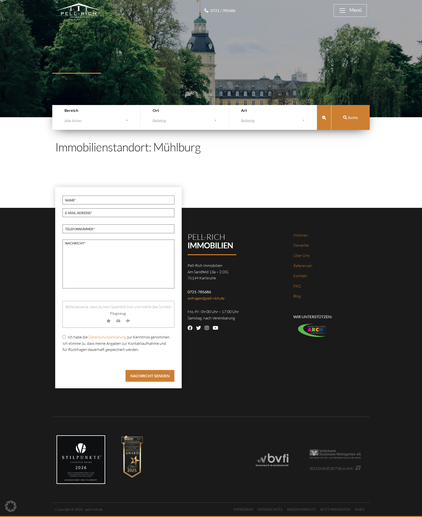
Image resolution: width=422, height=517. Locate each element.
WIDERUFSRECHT (301, 509)
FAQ (297, 286)
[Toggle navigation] (350, 10)
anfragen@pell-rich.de (206, 298)
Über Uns (301, 255)
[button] (10, 506)
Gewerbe (301, 245)
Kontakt (300, 275)
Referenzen (302, 265)
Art (244, 110)
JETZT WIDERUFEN (335, 509)
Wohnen (300, 235)
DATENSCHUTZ (270, 509)
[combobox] (96, 122)
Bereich (71, 110)
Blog (297, 296)
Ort (156, 110)
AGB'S (359, 509)
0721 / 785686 (222, 10)
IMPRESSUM (243, 509)
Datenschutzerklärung (107, 337)
